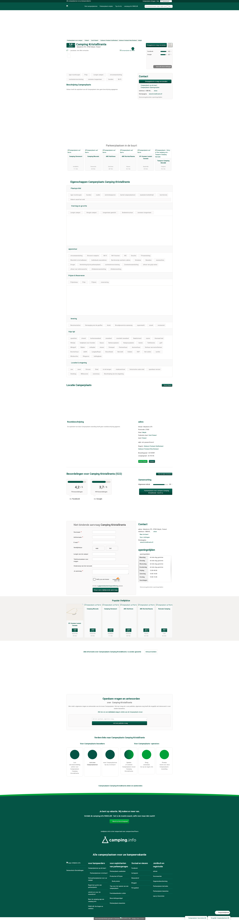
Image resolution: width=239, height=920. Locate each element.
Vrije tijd (71, 332)
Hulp (157, 1)
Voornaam (77, 532)
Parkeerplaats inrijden (106, 6)
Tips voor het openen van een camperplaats (119, 887)
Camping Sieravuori (75, 156)
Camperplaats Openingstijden (149, 87)
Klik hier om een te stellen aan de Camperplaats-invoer (120, 712)
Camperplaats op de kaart (148, 85)
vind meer (92, 764)
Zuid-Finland (152, 435)
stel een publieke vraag (120, 723)
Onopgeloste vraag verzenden (156, 45)
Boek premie (116, 881)
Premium (168, 147)
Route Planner (168, 385)
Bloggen (134, 883)
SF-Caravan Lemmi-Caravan (145, 157)
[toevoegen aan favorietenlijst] (69, 52)
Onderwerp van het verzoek (83, 566)
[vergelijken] (69, 56)
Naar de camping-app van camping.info (96, 900)
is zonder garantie (134, 652)
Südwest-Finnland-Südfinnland (153, 446)
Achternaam (78, 537)
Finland (144, 438)
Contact (152, 461)
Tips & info (118, 6)
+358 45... (148, 91)
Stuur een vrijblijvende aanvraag (105, 590)
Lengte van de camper (81, 554)
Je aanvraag (78, 571)
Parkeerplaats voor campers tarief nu (156, 492)
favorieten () (197, 918)
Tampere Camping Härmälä (163, 162)
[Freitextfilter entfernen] (167, 6)
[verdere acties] (170, 45)
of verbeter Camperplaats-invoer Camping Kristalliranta (129, 767)
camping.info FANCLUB (131, 6)
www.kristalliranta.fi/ (155, 94)
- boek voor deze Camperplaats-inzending (164, 766)
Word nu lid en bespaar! (120, 821)
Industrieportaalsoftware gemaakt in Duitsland (107, 918)
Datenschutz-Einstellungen (74, 870)
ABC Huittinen (110, 156)
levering (73, 319)
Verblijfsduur (78, 547)
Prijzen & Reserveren (76, 276)
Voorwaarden (157, 876)
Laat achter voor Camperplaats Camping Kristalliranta (74, 768)
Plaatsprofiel (75, 188)
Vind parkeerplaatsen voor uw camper (97, 879)
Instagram (134, 873)
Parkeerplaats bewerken (117, 903)
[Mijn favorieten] (142, 6)
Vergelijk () (219, 918)
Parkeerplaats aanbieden (117, 871)
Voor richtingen (145, 537)
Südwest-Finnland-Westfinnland (148, 449)
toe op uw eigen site (146, 765)
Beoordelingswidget (116, 898)
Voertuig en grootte (79, 206)
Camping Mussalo (93, 156)
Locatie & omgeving (79, 363)
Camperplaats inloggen (149, 1)
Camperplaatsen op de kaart (97, 868)
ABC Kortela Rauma (128, 156)
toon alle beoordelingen (163, 66)
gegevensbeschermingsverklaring (108, 586)
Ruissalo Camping (164, 609)
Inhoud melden (151, 652)
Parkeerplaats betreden (160, 886)
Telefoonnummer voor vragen (81, 560)
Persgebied (135, 888)
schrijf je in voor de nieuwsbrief (94, 893)
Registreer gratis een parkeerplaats (95, 886)
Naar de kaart (144, 534)
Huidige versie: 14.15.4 (138, 918)
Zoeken (171, 6)
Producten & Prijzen (116, 876)
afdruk (155, 871)
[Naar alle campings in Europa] (119, 844)
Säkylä (144, 432)
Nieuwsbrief (135, 878)
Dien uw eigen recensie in (165, 474)
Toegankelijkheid (223, 912)
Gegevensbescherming (160, 881)
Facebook (134, 868)
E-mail (76, 542)
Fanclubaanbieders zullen (118, 893)
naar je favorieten (158, 896)
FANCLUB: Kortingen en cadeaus (95, 907)
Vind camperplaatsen (90, 6)
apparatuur (72, 249)
